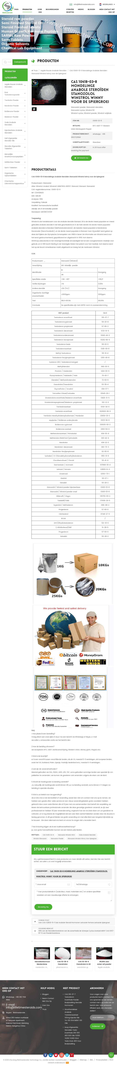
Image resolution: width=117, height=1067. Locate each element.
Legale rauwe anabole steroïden (14, 85)
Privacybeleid (101, 1060)
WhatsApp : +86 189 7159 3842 (16, 998)
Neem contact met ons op (107, 11)
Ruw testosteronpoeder (12, 93)
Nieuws (81, 9)
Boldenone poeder (12, 111)
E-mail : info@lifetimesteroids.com (17, 1006)
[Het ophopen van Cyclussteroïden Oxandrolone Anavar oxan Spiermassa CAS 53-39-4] (104, 953)
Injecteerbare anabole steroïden (13, 131)
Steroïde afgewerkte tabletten (13, 147)
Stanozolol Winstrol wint (66, 835)
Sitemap (83, 1060)
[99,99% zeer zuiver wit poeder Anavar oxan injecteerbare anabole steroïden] (84, 953)
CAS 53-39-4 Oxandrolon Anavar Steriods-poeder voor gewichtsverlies (42, 963)
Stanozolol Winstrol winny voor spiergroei (82, 839)
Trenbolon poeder (12, 100)
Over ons (40, 11)
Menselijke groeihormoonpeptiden (14, 155)
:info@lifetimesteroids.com (84, 4)
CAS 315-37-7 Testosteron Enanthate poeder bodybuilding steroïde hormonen (73, 1000)
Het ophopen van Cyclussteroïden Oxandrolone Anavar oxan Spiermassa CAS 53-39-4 (104, 963)
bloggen (91, 9)
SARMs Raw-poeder (12, 162)
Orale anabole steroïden (10, 123)
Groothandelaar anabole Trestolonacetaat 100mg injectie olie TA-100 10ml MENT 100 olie (73, 1016)
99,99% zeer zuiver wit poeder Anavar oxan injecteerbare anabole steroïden (83, 963)
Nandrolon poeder (12, 105)
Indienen (96, 1026)
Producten (27, 9)
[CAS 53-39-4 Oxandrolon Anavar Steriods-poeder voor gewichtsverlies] (42, 953)
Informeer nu (82, 158)
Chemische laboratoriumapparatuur (14, 182)
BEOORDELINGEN (52, 9)
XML (91, 1060)
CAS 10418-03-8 (48, 835)
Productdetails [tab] (44, 170)
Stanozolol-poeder (57, 839)
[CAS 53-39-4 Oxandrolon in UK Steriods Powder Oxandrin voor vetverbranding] (63, 953)
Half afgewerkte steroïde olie (11, 139)
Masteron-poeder (12, 117)
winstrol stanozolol (40, 839)
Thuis (16, 9)
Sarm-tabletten (11, 167)
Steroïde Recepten (70, 11)
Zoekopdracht (20, 62)
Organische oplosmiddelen (10, 174)
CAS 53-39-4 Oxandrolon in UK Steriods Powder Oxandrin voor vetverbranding (63, 963)
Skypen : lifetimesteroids (15, 1012)
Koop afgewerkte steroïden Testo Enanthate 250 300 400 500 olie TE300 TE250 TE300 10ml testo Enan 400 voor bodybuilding (73, 1035)
